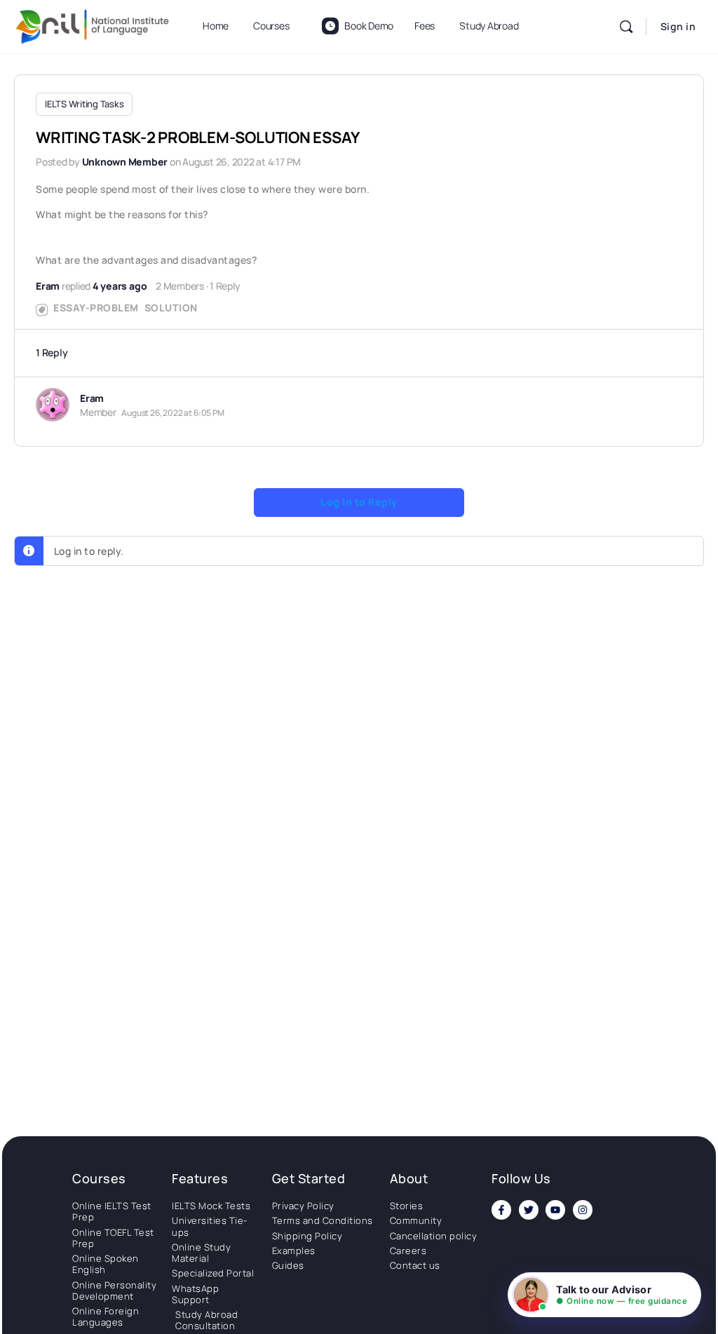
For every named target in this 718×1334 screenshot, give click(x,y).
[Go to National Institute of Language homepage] (92, 24)
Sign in (678, 26)
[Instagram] (582, 1210)
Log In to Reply (359, 501)
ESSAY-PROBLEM (96, 307)
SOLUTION (171, 307)
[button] (604, 1294)
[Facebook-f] (501, 1210)
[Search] (626, 26)
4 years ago (120, 285)
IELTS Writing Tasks (84, 103)
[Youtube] (555, 1210)
